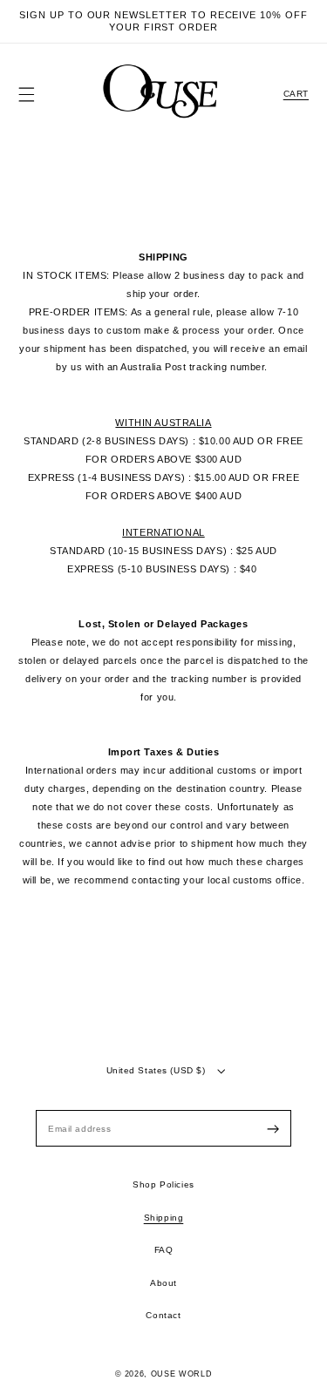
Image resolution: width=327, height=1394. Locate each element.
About (163, 1283)
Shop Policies (163, 1184)
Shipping (164, 1217)
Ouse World (182, 1374)
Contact (163, 1315)
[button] (26, 94)
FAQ (164, 1250)
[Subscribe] (273, 1128)
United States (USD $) (156, 1070)
